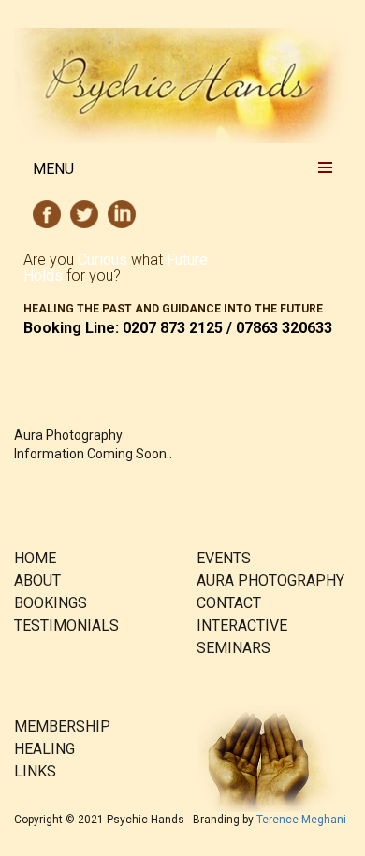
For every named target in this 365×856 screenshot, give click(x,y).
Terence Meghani (301, 819)
